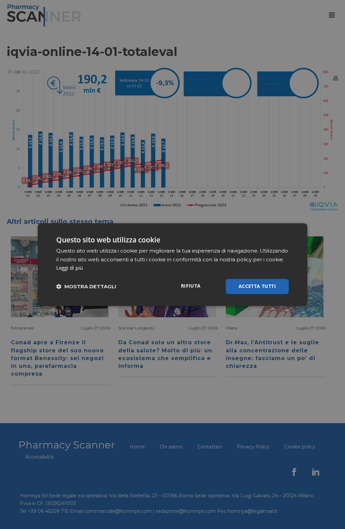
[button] (86, 286)
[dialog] (172, 264)
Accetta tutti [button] (257, 286)
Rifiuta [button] (191, 286)
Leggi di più (69, 268)
